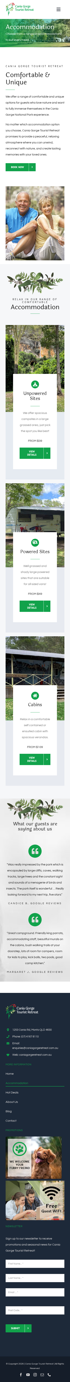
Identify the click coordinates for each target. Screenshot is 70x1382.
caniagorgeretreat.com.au (35, 1054)
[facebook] (21, 1374)
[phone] (49, 1374)
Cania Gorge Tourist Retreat (39, 1364)
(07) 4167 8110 (30, 1036)
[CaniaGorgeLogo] (20, 4)
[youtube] (28, 1374)
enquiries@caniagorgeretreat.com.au (35, 1048)
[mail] (42, 1374)
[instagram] (35, 1374)
